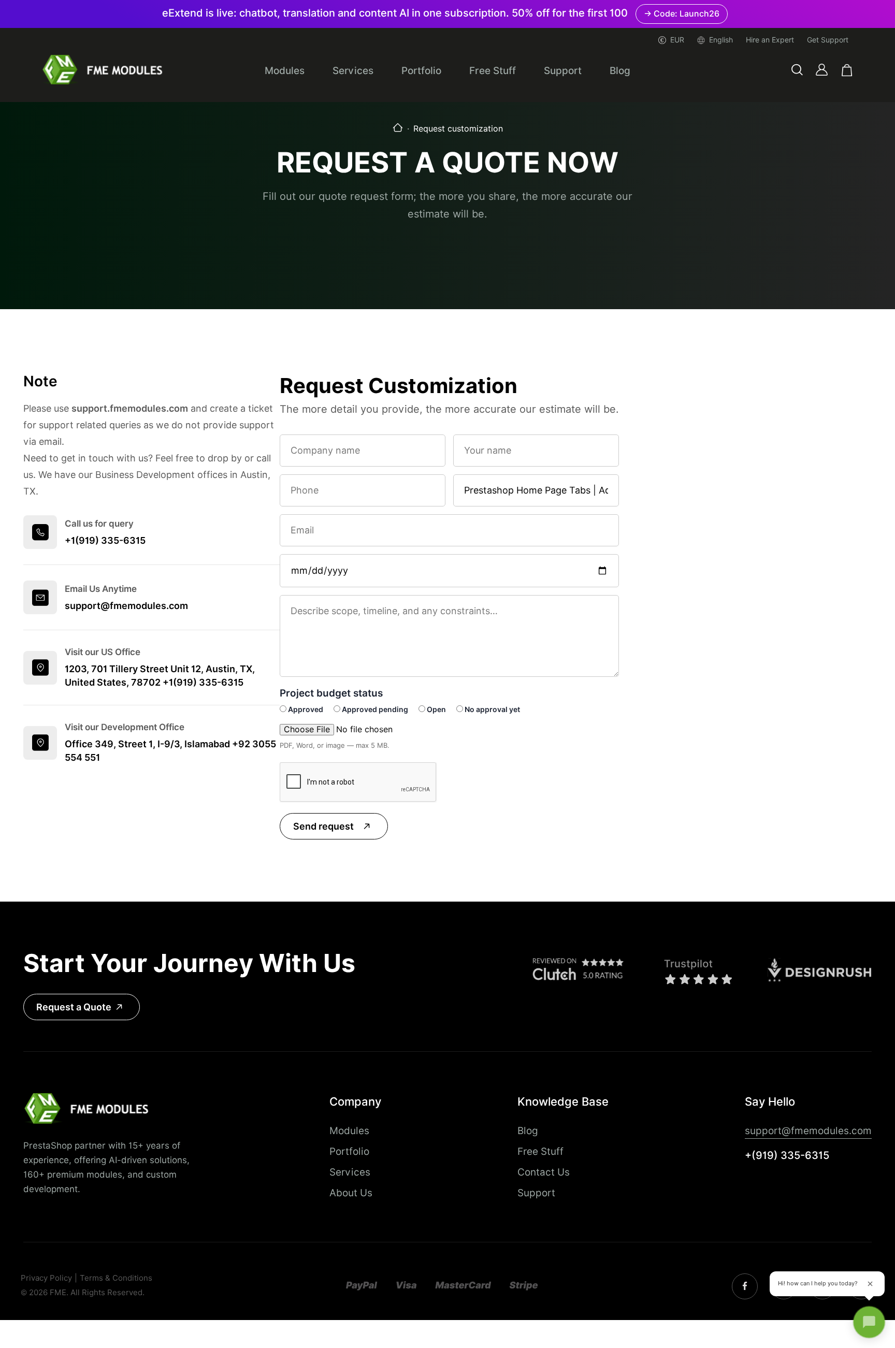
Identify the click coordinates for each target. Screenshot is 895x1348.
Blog (620, 70)
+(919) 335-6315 (787, 1155)
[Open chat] (869, 1322)
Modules (285, 70)
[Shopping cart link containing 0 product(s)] (847, 70)
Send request (323, 826)
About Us (350, 1192)
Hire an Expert (770, 40)
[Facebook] (745, 1286)
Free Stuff (492, 70)
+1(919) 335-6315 (105, 540)
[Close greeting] (870, 1284)
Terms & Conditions (116, 1278)
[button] (797, 70)
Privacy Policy (46, 1278)
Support (563, 70)
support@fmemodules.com (126, 605)
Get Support (827, 40)
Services (353, 70)
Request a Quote (73, 1007)
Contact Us (543, 1172)
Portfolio (421, 70)
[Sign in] (822, 70)
